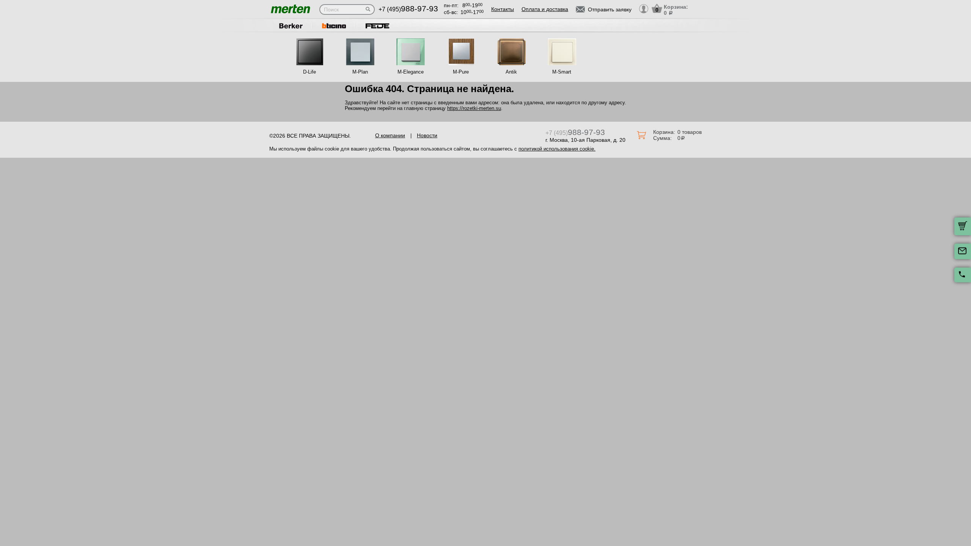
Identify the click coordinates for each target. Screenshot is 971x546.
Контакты (502, 9)
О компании (390, 135)
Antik (511, 72)
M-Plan (360, 72)
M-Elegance (411, 72)
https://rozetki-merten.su (474, 108)
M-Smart (561, 72)
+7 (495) (408, 9)
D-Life (309, 72)
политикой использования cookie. (556, 149)
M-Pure (461, 72)
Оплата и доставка (545, 9)
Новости (427, 135)
